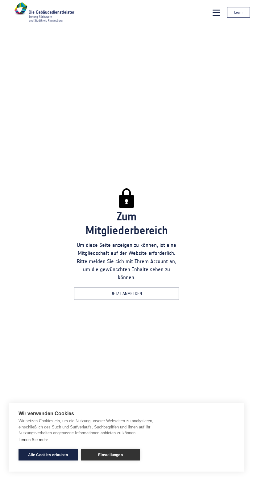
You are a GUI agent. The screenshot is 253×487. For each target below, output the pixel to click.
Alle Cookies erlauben (48, 455)
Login (238, 12)
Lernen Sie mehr (33, 439)
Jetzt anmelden (126, 293)
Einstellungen (110, 455)
